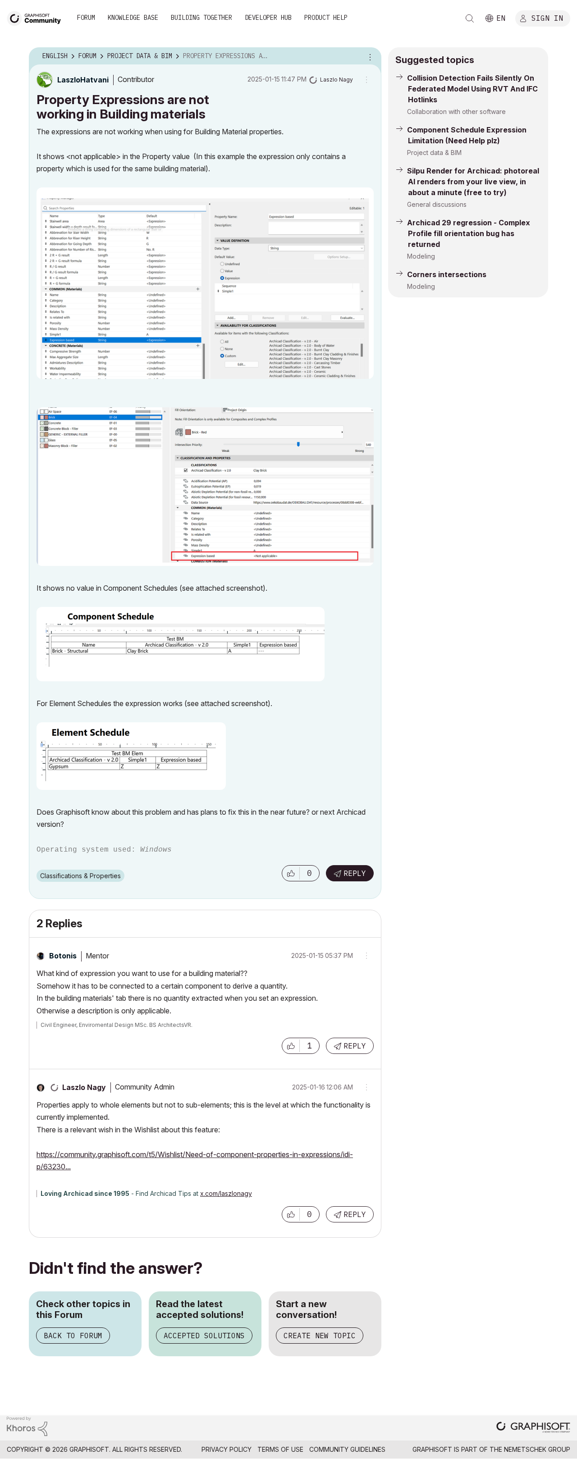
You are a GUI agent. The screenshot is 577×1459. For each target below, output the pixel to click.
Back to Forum (73, 1335)
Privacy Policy (226, 1449)
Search (469, 18)
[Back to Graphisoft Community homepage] (37, 17)
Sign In (547, 17)
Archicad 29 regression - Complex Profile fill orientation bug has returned (468, 233)
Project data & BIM (434, 152)
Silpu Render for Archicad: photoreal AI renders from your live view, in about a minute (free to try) (473, 181)
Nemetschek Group (537, 1449)
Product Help (326, 18)
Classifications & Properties (80, 876)
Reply (354, 873)
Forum (86, 18)
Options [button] (369, 56)
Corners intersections (446, 274)
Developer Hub (268, 18)
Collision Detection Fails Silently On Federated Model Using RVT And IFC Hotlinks (472, 88)
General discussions (437, 204)
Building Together (201, 18)
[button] (290, 873)
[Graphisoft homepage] (533, 1428)
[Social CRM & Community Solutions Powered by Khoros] (27, 1425)
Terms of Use (280, 1449)
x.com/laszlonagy (226, 1193)
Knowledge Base (133, 18)
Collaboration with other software (456, 111)
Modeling (421, 256)
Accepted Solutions (204, 1335)
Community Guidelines (347, 1449)
